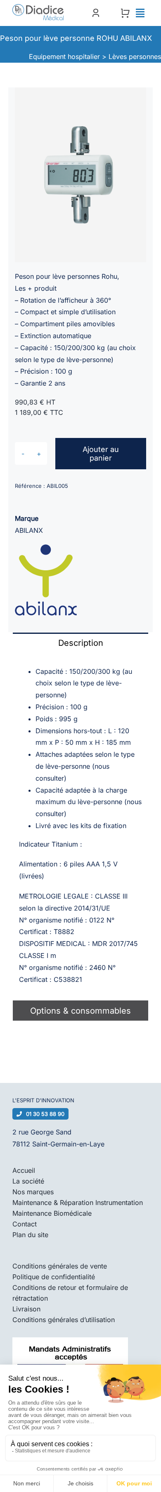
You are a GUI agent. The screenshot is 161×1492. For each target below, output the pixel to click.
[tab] (80, 642)
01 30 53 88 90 (45, 1114)
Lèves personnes (135, 56)
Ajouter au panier (101, 453)
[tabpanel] (80, 826)
